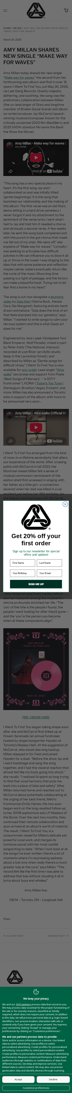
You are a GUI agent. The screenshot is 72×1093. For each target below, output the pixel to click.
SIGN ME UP (36, 584)
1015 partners (23, 1004)
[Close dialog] (65, 504)
